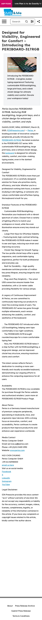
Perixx (30, 130)
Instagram (6, 481)
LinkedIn (6, 478)
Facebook (6, 471)
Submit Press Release (21, 611)
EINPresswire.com (16, 130)
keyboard (9, 153)
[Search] (26, 21)
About (10, 606)
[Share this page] (38, 21)
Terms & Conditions (21, 616)
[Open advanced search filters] (32, 21)
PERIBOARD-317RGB (11, 140)
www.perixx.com (17, 450)
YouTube (6, 484)
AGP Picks (6, 4)
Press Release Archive (25, 606)
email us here (8, 465)
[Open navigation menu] (4, 21)
